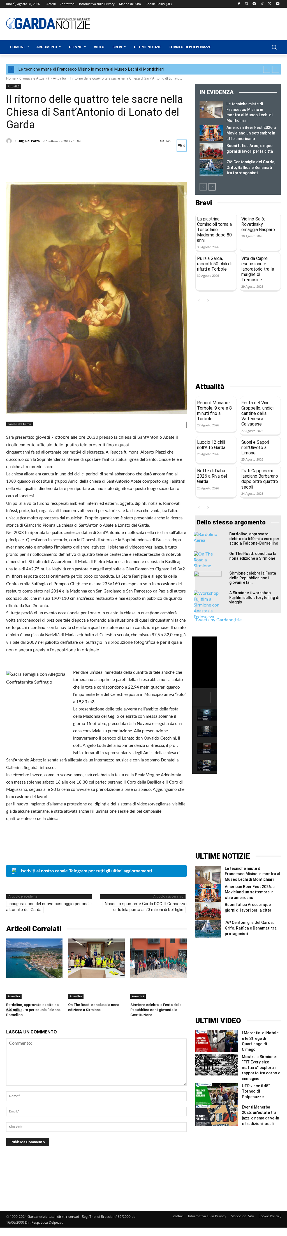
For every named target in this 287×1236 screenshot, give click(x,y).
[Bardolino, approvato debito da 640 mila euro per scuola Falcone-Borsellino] (34, 958)
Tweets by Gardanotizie (218, 620)
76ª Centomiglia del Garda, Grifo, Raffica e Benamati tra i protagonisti (250, 167)
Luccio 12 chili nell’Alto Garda (211, 445)
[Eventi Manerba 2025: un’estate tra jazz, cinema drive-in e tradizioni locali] (216, 1115)
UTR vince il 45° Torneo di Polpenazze (256, 1091)
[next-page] (212, 186)
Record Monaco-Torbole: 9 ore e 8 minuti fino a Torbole (214, 411)
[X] (270, 4)
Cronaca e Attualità (34, 78)
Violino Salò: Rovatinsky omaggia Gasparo (258, 224)
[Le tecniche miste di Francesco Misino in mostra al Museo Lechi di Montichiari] (211, 109)
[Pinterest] (37, 168)
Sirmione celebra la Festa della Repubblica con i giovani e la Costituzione (155, 1010)
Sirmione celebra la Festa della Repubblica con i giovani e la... (252, 578)
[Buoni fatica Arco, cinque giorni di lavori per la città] (211, 151)
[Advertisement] (174, 23)
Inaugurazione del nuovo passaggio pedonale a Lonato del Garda (49, 906)
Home (11, 78)
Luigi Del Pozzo (28, 141)
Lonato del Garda (19, 424)
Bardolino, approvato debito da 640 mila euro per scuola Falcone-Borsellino (34, 1010)
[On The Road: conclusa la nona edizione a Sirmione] (96, 958)
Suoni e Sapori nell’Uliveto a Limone (255, 448)
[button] (274, 47)
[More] (64, 168)
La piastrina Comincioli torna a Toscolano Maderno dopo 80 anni (214, 229)
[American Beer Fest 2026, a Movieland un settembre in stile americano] (211, 133)
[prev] (266, 69)
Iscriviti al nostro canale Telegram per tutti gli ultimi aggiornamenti (86, 871)
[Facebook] (238, 4)
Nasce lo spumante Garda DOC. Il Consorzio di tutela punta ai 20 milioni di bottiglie (146, 906)
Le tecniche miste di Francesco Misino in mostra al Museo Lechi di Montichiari (91, 69)
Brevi (203, 203)
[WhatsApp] (50, 168)
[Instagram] (246, 4)
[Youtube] (277, 4)
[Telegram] (254, 4)
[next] (275, 69)
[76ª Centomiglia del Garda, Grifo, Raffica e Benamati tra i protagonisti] (211, 167)
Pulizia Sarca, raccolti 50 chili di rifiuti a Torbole (214, 264)
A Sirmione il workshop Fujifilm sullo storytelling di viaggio (254, 598)
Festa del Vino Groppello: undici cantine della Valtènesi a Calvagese (257, 413)
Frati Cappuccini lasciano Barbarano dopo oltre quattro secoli (259, 479)
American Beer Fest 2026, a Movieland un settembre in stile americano (251, 133)
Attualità (59, 78)
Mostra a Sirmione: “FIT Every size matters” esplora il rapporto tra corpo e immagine (261, 1067)
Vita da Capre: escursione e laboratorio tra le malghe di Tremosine (257, 269)
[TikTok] (262, 4)
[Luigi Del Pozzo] (9, 141)
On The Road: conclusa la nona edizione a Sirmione (252, 556)
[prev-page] (203, 186)
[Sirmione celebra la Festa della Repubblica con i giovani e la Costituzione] (158, 958)
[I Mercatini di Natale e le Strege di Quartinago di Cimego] (216, 1041)
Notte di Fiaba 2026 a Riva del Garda (212, 476)
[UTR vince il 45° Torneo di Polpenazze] (216, 1094)
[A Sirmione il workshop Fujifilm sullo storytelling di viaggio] (208, 605)
